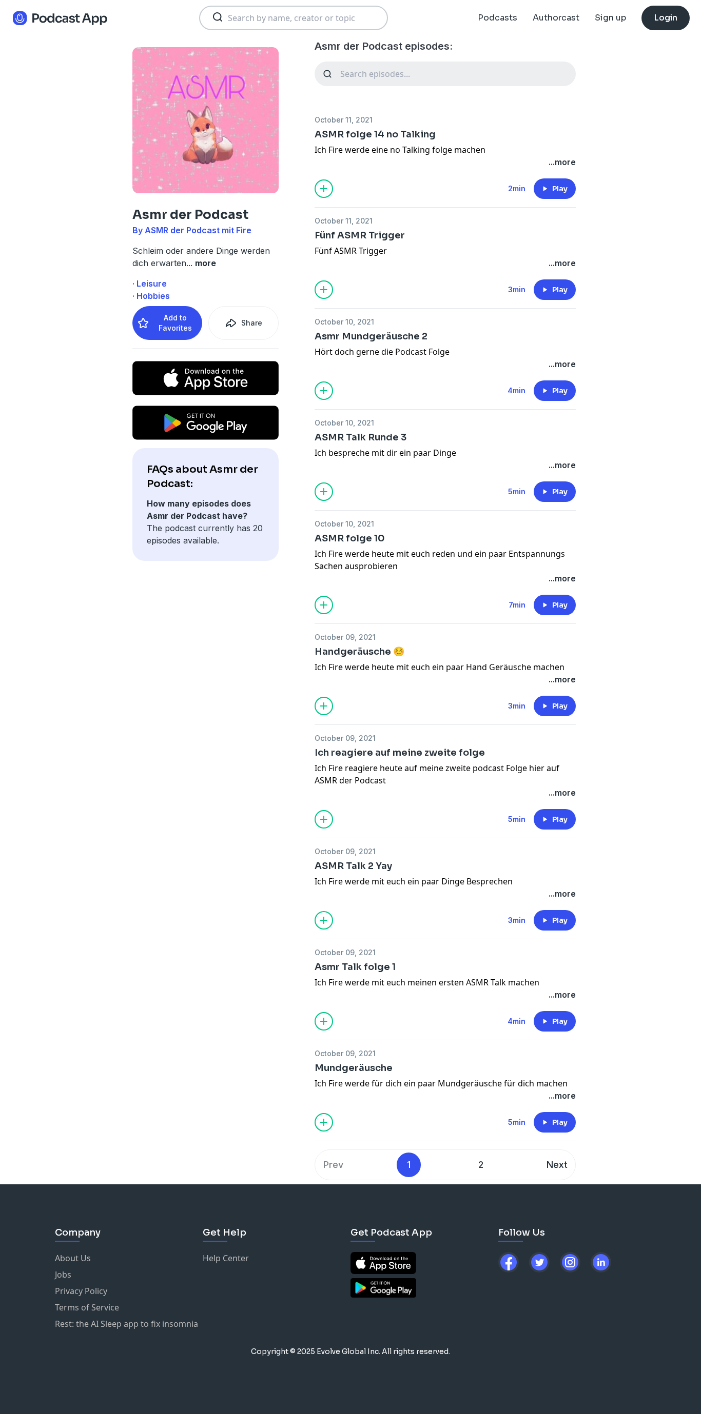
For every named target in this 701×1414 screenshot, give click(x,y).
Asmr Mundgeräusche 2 (371, 336)
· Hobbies (151, 296)
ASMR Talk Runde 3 (360, 437)
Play (560, 188)
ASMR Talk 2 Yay (353, 866)
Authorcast (556, 17)
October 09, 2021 (345, 637)
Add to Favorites (175, 322)
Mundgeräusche (354, 1068)
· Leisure (149, 283)
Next (557, 1164)
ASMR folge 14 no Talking (375, 134)
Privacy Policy (81, 1291)
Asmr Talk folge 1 (355, 967)
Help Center (226, 1258)
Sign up (610, 17)
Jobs (63, 1274)
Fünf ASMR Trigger (360, 235)
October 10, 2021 (344, 321)
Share (251, 322)
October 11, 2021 (344, 119)
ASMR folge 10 (350, 538)
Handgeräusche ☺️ (359, 651)
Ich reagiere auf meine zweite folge (400, 752)
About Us (73, 1258)
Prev (333, 1164)
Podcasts (497, 17)
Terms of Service (87, 1307)
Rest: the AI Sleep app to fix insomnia (126, 1323)
